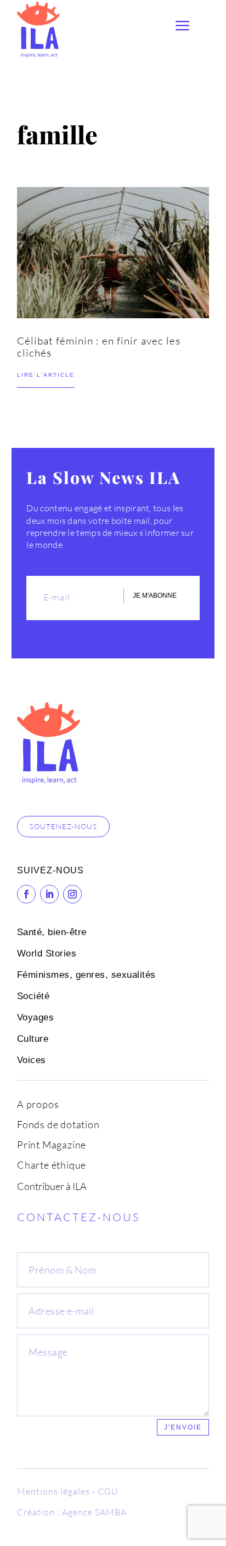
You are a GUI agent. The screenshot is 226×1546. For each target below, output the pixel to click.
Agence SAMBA (94, 1512)
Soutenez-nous (63, 826)
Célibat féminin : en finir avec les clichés (98, 346)
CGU (108, 1491)
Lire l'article (46, 375)
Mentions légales (53, 1491)
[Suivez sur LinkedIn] (49, 894)
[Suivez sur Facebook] (26, 894)
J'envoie (183, 1427)
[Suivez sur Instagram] (72, 894)
